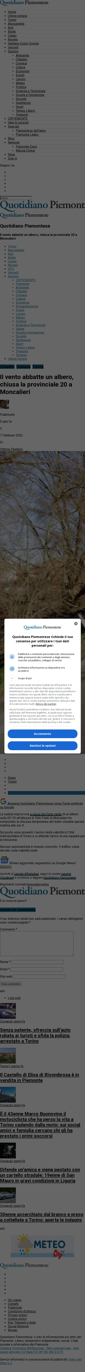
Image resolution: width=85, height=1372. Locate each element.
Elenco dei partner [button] (46, 704)
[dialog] (42, 686)
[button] (42, 678)
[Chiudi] (76, 624)
